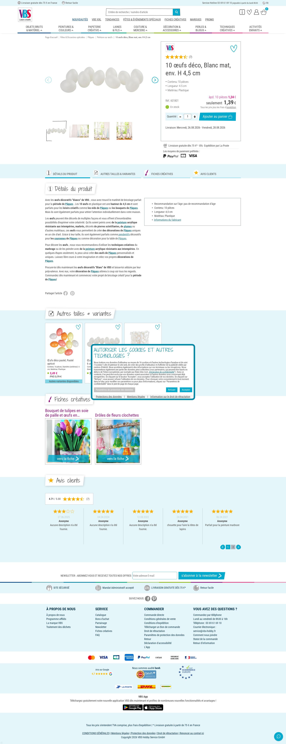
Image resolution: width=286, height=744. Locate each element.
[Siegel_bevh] (146, 674)
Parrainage (101, 623)
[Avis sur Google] (102, 672)
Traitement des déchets (58, 627)
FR (267, 3)
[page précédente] (222, 547)
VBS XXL (96, 19)
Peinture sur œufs (104, 37)
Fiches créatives (175, 19)
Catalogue (100, 614)
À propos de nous (55, 614)
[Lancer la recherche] (176, 12)
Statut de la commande (205, 639)
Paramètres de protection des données (164, 635)
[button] (48, 80)
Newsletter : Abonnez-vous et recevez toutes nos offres (96, 575)
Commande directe (154, 614)
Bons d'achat (102, 618)
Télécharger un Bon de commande (162, 627)
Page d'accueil (51, 37)
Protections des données (109, 396)
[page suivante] (238, 547)
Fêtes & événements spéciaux (142, 19)
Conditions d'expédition (156, 623)
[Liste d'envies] (249, 11)
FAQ (97, 635)
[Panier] (263, 11)
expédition (231, 107)
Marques (195, 19)
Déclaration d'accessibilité (157, 643)
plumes (128, 226)
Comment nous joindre (205, 635)
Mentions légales (136, 396)
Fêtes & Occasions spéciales (72, 37)
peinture (122, 222)
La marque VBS (54, 623)
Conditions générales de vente (160, 618)
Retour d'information (204, 643)
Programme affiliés (56, 618)
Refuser (171, 389)
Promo (209, 19)
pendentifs (124, 234)
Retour (147, 639)
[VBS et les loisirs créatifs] (25, 14)
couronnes (60, 238)
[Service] (242, 11)
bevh (157, 668)
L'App (147, 647)
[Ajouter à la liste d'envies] (233, 48)
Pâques (91, 37)
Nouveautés (80, 19)
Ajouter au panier (215, 116)
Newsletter (100, 627)
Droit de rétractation (154, 631)
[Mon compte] (256, 11)
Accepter (186, 389)
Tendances (112, 19)
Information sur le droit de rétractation (170, 396)
